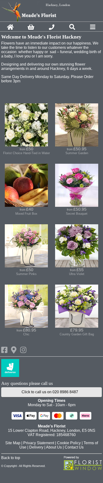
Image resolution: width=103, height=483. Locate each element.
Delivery (36, 447)
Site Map (12, 443)
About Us (54, 447)
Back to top (10, 458)
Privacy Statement (38, 443)
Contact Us (74, 447)
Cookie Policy (69, 443)
